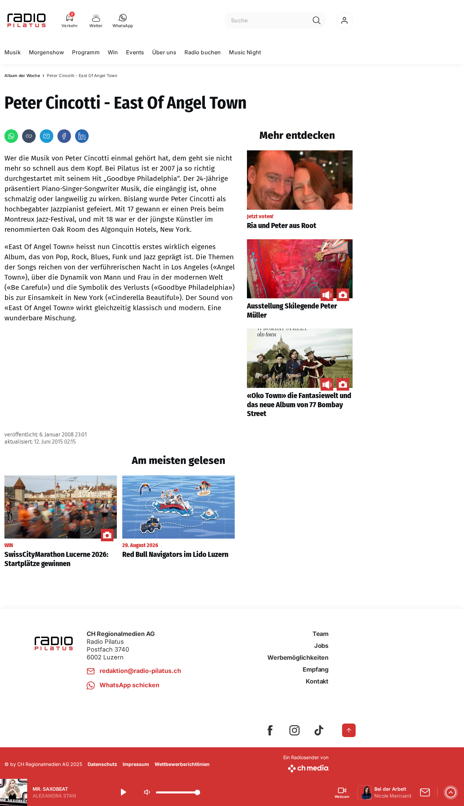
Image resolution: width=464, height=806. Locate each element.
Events (135, 52)
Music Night (245, 52)
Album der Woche (22, 75)
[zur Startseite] (26, 20)
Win (113, 52)
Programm (85, 52)
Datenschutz (102, 764)
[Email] (46, 136)
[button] (122, 20)
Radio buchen (202, 52)
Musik (12, 52)
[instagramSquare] (294, 730)
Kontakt (317, 681)
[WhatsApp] (11, 136)
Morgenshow (46, 52)
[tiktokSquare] (319, 730)
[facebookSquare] (270, 730)
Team (320, 633)
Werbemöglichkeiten (297, 657)
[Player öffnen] (451, 792)
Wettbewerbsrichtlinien (182, 764)
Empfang (315, 669)
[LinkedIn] (82, 136)
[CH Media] (305, 767)
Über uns (164, 52)
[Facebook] (64, 136)
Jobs (321, 645)
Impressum (136, 764)
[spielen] (123, 792)
